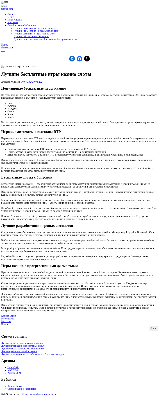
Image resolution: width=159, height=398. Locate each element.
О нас (10, 17)
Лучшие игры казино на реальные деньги (36, 30)
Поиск (4, 324)
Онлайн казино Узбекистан (21, 25)
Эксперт (11, 14)
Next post (6, 321)
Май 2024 (12, 370)
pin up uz (5, 141)
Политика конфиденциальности (39, 394)
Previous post (7, 318)
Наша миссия (14, 19)
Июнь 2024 (13, 367)
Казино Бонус (8, 315)
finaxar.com (7, 8)
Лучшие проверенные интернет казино (34, 28)
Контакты (12, 22)
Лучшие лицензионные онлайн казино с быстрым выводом (45, 39)
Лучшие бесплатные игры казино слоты (35, 33)
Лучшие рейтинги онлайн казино (31, 36)
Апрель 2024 (14, 373)
